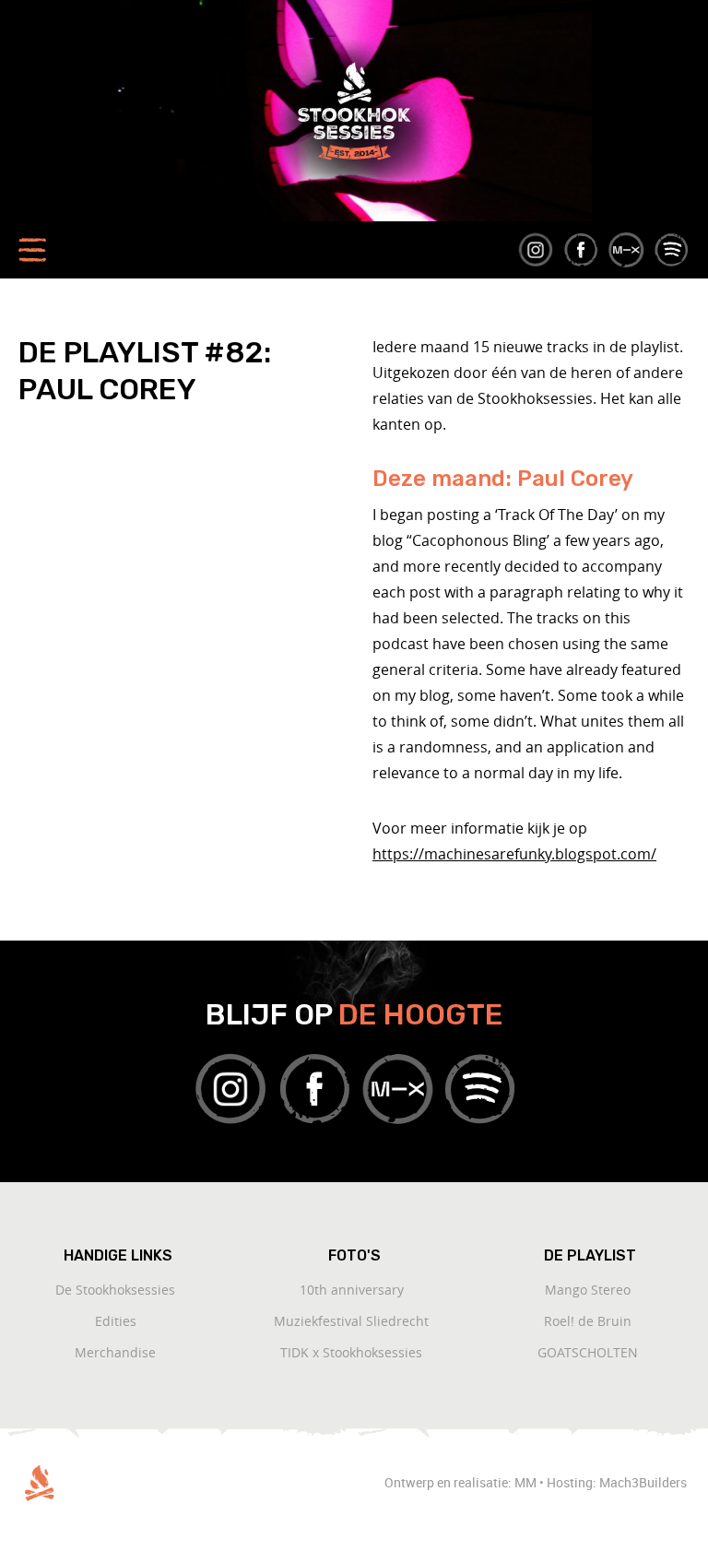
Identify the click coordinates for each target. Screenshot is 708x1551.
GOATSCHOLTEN (587, 1352)
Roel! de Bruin (587, 1321)
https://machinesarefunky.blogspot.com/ (514, 854)
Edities (115, 1321)
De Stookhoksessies (115, 1289)
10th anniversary (352, 1289)
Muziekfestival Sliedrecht (351, 1321)
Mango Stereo (588, 1289)
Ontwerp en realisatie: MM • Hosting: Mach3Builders (537, 1482)
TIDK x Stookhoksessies (351, 1352)
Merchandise (115, 1352)
